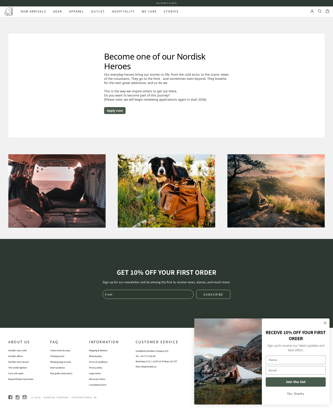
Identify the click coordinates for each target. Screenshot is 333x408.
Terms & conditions (98, 361)
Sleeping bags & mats (60, 361)
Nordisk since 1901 (17, 350)
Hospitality (123, 11)
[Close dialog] (325, 323)
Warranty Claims (97, 378)
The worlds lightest (17, 367)
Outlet (98, 11)
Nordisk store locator (18, 361)
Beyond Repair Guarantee (20, 378)
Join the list (296, 382)
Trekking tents (57, 356)
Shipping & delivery (98, 350)
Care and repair (16, 373)
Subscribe (213, 294)
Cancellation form (97, 384)
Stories (171, 11)
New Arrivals (33, 11)
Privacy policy (95, 367)
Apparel (76, 11)
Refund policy (95, 356)
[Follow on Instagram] (17, 397)
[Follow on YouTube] (25, 397)
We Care (149, 11)
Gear (57, 11)
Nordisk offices (15, 356)
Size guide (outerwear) (61, 373)
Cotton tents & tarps (60, 350)
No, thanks (295, 393)
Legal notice (95, 373)
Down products (57, 367)
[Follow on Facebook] (10, 397)
